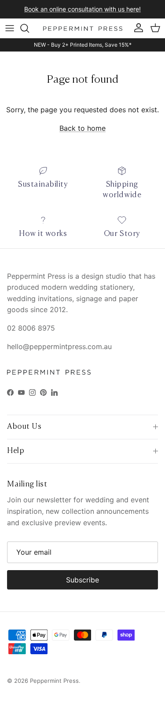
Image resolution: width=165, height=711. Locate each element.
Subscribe (82, 579)
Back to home (82, 128)
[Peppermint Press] (82, 28)
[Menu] (9, 28)
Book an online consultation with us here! (82, 9)
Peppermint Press (54, 680)
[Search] (29, 28)
